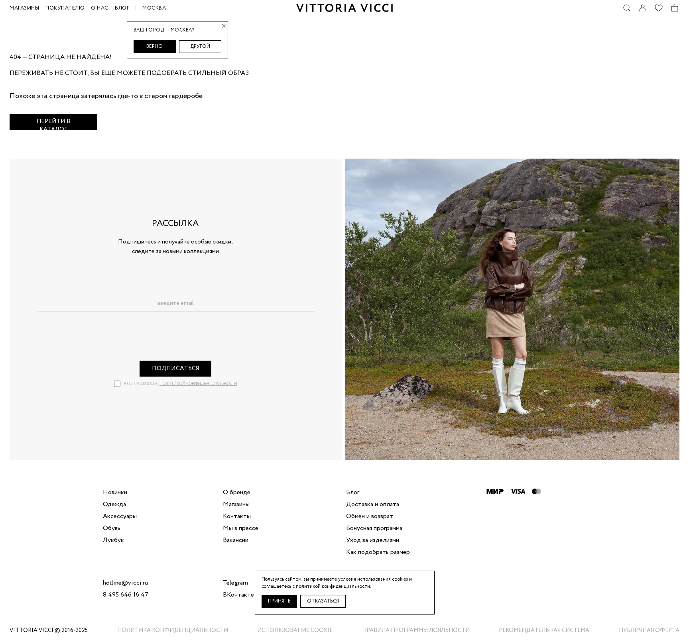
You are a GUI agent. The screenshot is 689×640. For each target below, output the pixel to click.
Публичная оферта (649, 630)
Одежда (114, 504)
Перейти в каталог (54, 124)
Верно (154, 46)
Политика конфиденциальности (172, 630)
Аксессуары (120, 516)
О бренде (236, 493)
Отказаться (323, 601)
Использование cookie (295, 630)
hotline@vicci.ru (125, 583)
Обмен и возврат (369, 516)
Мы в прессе (240, 528)
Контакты (237, 516)
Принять (279, 601)
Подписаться (175, 368)
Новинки (115, 493)
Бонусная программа (374, 528)
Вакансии (235, 540)
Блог (122, 8)
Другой (200, 46)
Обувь (111, 528)
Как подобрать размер (378, 552)
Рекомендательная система (544, 630)
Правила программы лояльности (416, 630)
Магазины (236, 504)
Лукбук (113, 540)
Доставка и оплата (372, 504)
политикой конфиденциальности (198, 384)
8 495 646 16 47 (125, 595)
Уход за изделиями (372, 540)
